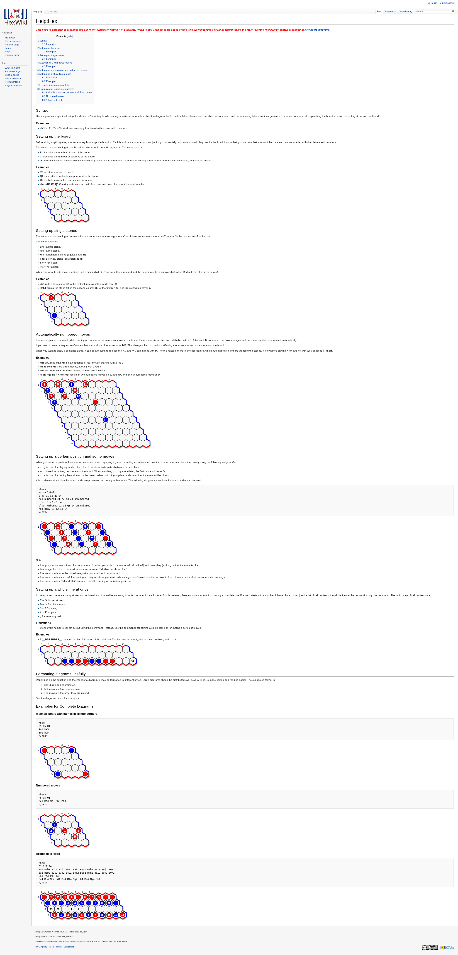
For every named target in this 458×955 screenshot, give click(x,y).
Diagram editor (12, 55)
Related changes (13, 71)
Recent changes (13, 41)
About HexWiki (55, 947)
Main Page (10, 37)
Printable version (13, 78)
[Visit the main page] (15, 14)
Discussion (51, 11)
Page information (13, 85)
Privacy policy (41, 947)
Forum (8, 48)
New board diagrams (317, 29)
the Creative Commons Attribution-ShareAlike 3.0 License (83, 941)
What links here (12, 68)
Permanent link (12, 82)
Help (7, 51)
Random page (12, 44)
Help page (38, 11)
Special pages (12, 75)
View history (405, 11)
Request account (447, 3)
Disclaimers (69, 947)
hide (70, 36)
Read (379, 11)
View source (390, 11)
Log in (434, 3)
